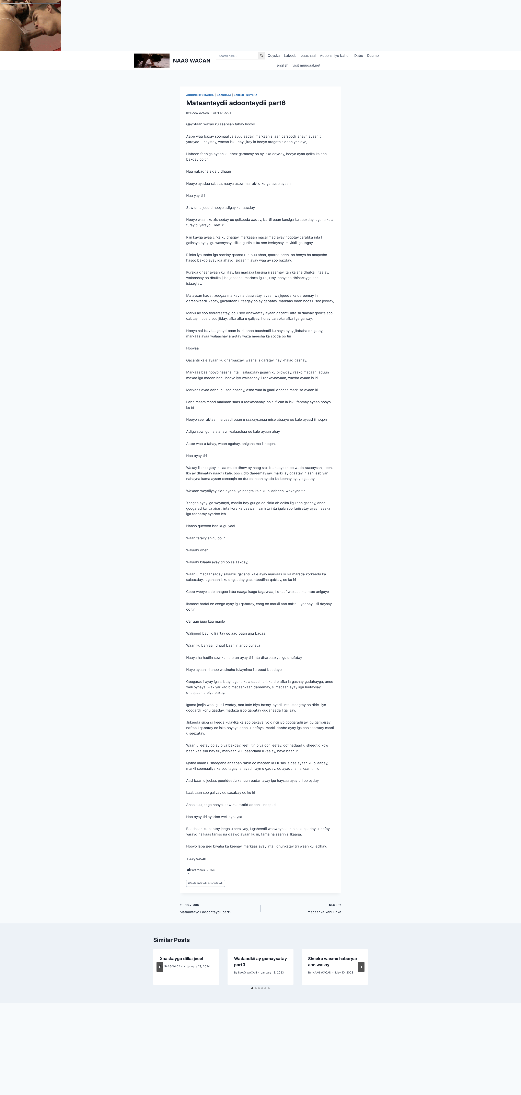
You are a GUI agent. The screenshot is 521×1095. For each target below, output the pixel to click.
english (282, 65)
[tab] (252, 988)
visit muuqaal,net (306, 65)
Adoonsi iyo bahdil (335, 56)
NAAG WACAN (199, 112)
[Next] (361, 967)
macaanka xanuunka (324, 908)
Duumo (373, 56)
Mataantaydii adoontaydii (205, 883)
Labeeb (290, 56)
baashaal (308, 56)
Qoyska (274, 56)
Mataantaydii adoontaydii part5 (205, 908)
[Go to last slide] (160, 967)
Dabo (358, 56)
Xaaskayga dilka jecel (181, 958)
